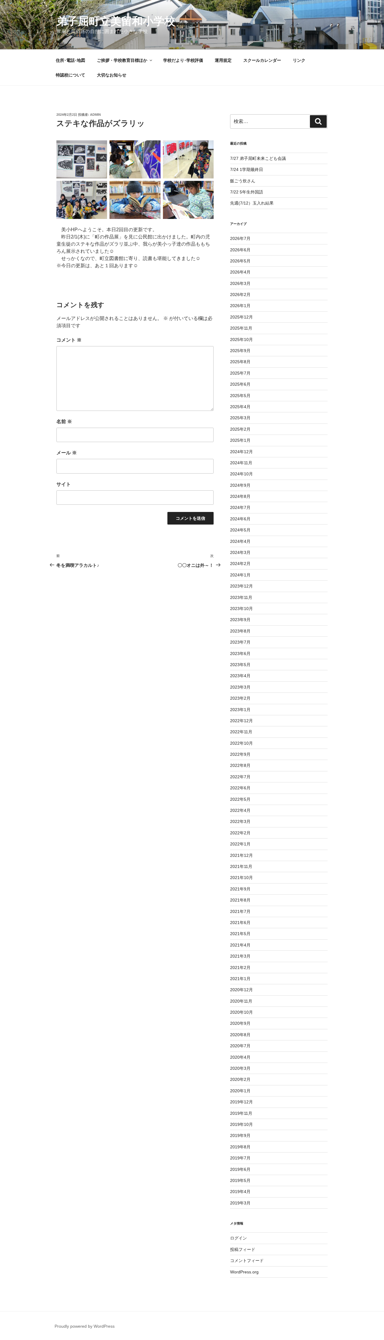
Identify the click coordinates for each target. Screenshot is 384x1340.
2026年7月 (240, 238)
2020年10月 (241, 1012)
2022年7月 (240, 776)
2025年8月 (240, 361)
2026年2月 (240, 294)
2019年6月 (240, 1169)
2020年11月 (241, 1001)
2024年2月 (240, 563)
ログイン (238, 1238)
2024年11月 (241, 462)
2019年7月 (240, 1158)
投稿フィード (242, 1249)
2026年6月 (240, 249)
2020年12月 (241, 989)
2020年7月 (240, 1045)
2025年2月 (240, 429)
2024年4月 (240, 541)
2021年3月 (240, 956)
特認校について (70, 75)
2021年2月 (240, 967)
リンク (299, 60)
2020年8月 (240, 1034)
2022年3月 (240, 821)
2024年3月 (240, 552)
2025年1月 (240, 440)
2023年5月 (240, 664)
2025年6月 (240, 384)
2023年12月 (241, 586)
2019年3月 (240, 1203)
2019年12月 (241, 1101)
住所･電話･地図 (70, 60)
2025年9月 (240, 350)
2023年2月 (240, 698)
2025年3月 (240, 417)
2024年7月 (240, 507)
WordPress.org (244, 1272)
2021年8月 (240, 900)
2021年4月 (240, 945)
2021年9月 (240, 889)
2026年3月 (240, 283)
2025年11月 (241, 328)
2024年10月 (241, 473)
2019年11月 (241, 1113)
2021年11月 (241, 866)
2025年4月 (240, 406)
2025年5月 (240, 395)
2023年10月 (241, 608)
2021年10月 (241, 877)
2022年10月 (241, 743)
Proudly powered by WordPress (85, 1326)
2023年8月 (240, 631)
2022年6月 (240, 787)
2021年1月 (240, 978)
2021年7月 (240, 911)
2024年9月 (240, 485)
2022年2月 (240, 832)
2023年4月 (240, 675)
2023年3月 (240, 687)
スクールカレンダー (262, 60)
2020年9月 (240, 1023)
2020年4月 (240, 1057)
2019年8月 (240, 1146)
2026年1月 (240, 305)
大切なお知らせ (111, 75)
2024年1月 (240, 575)
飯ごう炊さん (242, 180)
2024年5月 (240, 530)
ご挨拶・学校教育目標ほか (122, 60)
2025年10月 (241, 339)
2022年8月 (240, 765)
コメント (69, 339)
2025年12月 (241, 317)
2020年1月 (240, 1090)
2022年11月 (241, 731)
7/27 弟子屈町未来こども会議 (258, 158)
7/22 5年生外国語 (246, 192)
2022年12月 (241, 720)
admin (95, 114)
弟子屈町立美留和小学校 (115, 21)
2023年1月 (240, 709)
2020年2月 (240, 1079)
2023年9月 (240, 619)
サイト (63, 484)
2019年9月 (240, 1135)
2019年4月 (240, 1191)
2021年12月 (241, 855)
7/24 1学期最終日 (246, 169)
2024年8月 (240, 496)
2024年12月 (241, 451)
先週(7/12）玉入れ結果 (252, 203)
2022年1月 (240, 844)
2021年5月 (240, 933)
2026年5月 (240, 261)
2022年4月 (240, 810)
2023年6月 (240, 653)
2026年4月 (240, 272)
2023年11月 (241, 597)
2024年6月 (240, 518)
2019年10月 (241, 1124)
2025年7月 (240, 373)
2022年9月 (240, 754)
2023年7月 (240, 642)
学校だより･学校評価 (183, 60)
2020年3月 (240, 1068)
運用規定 (223, 60)
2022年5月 (240, 799)
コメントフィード (247, 1260)
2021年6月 (240, 922)
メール (66, 452)
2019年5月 (240, 1180)
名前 (64, 421)
